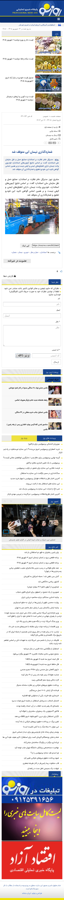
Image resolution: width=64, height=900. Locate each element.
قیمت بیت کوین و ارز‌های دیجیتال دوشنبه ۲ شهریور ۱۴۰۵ (19, 98)
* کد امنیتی (56, 350)
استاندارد (43, 252)
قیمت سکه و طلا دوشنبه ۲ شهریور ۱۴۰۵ (18, 59)
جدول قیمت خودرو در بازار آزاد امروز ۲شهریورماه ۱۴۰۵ (19, 79)
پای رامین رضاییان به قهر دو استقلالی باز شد (41, 552)
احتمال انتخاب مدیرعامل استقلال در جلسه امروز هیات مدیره (35, 700)
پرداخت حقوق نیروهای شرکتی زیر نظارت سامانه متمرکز (38, 685)
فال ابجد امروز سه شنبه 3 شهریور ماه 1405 (42, 659)
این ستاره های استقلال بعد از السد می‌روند (43, 483)
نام (59, 298)
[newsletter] (17, 261)
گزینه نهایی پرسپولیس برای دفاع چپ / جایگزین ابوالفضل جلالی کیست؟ (31, 457)
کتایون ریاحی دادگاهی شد (48, 581)
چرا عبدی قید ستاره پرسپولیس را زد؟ (45, 753)
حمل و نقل (34, 252)
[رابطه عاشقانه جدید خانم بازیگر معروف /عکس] (55, 402)
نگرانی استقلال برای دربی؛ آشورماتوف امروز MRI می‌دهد (37, 716)
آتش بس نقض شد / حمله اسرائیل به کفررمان (41, 576)
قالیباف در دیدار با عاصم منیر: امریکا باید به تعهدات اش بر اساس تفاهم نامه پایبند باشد (33, 642)
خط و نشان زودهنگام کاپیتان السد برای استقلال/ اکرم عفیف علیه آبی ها (31, 737)
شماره (14, 252)
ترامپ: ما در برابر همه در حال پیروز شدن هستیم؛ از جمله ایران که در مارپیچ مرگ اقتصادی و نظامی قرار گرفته (34, 633)
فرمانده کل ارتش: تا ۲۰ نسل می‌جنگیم (44, 690)
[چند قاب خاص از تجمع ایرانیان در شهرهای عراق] (32, 524)
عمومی (45, 116)
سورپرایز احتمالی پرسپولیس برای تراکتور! (44, 444)
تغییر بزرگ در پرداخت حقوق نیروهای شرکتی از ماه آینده (37, 721)
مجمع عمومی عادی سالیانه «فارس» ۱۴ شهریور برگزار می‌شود (36, 654)
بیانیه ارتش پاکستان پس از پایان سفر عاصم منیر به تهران (37, 607)
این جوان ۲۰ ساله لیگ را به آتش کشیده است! (41, 726)
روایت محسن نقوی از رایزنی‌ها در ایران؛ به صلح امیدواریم (36, 602)
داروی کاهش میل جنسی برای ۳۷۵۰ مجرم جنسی (39, 669)
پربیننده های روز (49, 438)
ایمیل (58, 310)
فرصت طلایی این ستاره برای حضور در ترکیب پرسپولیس (38, 468)
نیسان (20, 252)
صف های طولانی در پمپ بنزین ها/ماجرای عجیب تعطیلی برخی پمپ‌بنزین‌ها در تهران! (35, 569)
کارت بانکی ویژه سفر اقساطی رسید (45, 680)
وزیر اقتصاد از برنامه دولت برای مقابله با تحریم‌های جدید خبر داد (34, 626)
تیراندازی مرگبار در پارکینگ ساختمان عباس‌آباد (41, 742)
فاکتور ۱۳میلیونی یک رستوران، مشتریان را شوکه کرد (39, 711)
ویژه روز (24, 438)
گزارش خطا (8, 276)
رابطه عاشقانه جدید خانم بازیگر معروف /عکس (31, 400)
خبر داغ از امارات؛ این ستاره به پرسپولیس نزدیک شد (39, 489)
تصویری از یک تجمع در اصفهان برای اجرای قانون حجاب (37, 592)
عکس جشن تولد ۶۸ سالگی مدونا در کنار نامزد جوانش (28, 388)
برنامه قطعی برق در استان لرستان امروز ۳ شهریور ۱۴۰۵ (38, 557)
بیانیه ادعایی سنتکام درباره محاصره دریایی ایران (40, 597)
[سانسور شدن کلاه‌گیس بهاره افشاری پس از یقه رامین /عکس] (55, 426)
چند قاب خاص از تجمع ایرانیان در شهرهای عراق (32, 539)
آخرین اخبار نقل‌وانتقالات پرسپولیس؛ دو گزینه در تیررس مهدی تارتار (33, 494)
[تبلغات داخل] (32, 790)
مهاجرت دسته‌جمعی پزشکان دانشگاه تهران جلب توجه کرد (37, 747)
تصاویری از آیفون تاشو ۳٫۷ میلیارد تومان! (43, 587)
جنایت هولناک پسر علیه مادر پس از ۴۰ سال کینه (40, 674)
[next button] (5, 501)
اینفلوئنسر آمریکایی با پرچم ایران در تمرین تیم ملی (37, 24)
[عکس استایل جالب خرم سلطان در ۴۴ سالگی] (55, 414)
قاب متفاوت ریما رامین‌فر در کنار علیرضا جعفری (41, 763)
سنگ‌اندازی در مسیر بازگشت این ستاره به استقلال (40, 473)
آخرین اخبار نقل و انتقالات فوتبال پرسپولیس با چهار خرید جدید (35, 478)
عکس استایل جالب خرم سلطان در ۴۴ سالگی (31, 412)
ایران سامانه (26, 893)
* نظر (58, 322)
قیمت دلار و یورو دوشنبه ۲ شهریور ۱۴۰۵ (17, 40)
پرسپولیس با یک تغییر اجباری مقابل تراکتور (43, 463)
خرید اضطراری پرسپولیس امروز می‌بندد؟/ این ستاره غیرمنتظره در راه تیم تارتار (32, 451)
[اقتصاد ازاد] (32, 860)
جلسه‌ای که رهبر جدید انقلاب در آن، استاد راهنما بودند (37, 706)
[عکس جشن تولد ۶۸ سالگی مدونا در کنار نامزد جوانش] (55, 390)
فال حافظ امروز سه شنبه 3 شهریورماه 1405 (42, 664)
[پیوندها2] (32, 822)
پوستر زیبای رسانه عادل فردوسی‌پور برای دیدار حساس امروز (35, 732)
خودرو (26, 252)
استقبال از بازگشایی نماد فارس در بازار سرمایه (41, 648)
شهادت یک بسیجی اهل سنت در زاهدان (43, 768)
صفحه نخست (55, 116)
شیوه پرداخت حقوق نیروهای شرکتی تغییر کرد (41, 758)
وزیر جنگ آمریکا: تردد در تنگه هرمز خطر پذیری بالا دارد (37, 621)
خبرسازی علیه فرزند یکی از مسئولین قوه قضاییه (40, 695)
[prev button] (11, 501)
